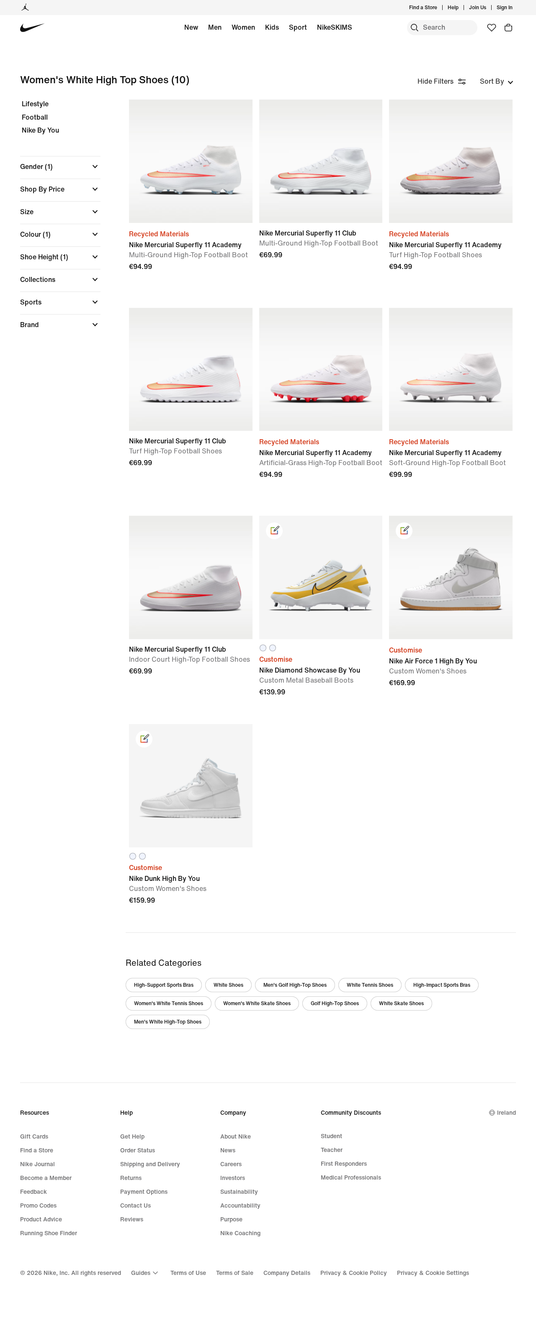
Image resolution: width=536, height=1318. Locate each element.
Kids (272, 27)
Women (243, 27)
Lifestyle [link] (35, 104)
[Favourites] (491, 27)
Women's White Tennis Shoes (168, 1003)
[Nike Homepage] (32, 27)
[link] (274, 530)
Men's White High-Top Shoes (167, 1021)
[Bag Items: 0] (508, 27)
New (191, 27)
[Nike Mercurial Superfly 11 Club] (321, 161)
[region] (54, 221)
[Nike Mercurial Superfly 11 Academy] (191, 161)
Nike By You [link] (40, 130)
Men (215, 27)
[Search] (414, 27)
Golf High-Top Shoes (335, 1003)
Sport (298, 27)
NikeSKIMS (334, 27)
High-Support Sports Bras (163, 984)
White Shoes (228, 984)
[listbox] (496, 81)
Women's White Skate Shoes (257, 1003)
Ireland (506, 1112)
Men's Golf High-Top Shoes (295, 984)
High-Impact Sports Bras (441, 984)
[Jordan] (25, 8)
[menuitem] (461, 8)
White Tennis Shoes (370, 984)
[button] (60, 166)
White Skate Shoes (401, 1003)
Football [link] (35, 117)
